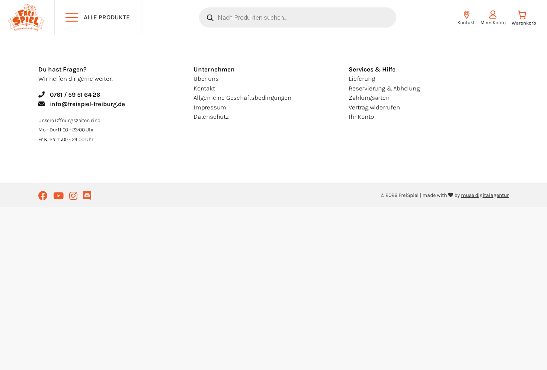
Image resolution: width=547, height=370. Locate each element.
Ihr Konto (361, 116)
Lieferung (362, 78)
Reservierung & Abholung (384, 88)
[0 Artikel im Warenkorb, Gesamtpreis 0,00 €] (524, 19)
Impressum (209, 107)
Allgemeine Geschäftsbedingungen (242, 97)
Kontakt (204, 88)
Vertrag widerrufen (374, 107)
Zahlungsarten (369, 97)
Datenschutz (211, 116)
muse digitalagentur (485, 195)
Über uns (205, 78)
